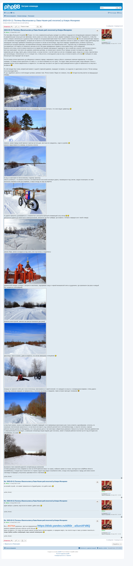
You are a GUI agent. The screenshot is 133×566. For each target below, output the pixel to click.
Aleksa (103, 40)
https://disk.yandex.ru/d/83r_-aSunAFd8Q (64, 525)
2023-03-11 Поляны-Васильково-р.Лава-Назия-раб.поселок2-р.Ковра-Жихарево (41, 20)
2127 (109, 42)
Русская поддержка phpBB (62, 553)
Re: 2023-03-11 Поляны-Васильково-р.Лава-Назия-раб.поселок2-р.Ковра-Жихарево (35, 481)
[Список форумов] (12, 6)
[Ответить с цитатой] (97, 30)
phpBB (59, 551)
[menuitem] (12, 13)
